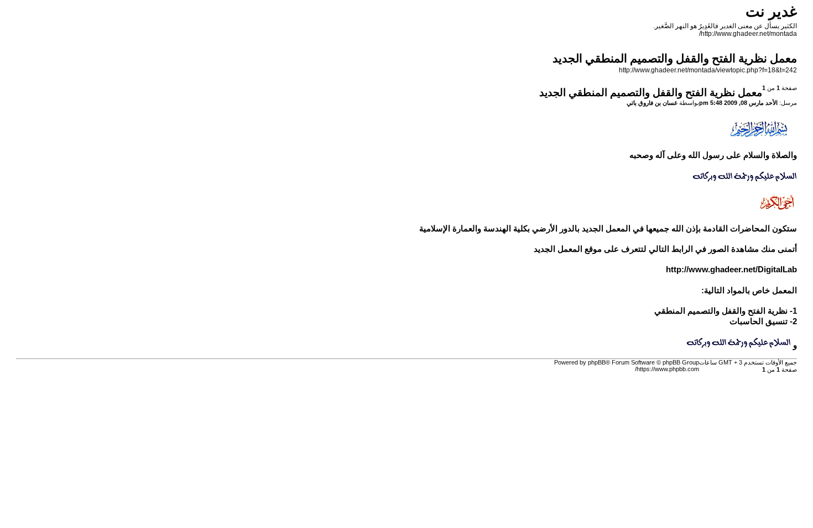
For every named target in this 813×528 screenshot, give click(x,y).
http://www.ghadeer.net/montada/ (748, 34)
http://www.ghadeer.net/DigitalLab (731, 269)
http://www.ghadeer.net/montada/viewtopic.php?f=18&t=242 (708, 70)
